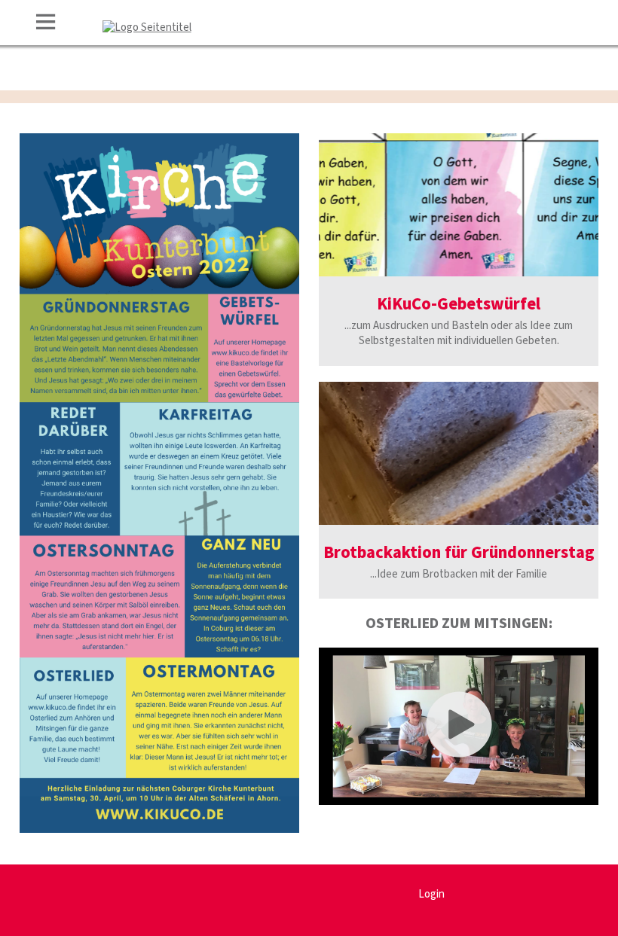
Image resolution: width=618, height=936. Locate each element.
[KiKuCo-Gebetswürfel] (459, 204)
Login (431, 894)
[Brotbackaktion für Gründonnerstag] (459, 453)
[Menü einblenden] (46, 24)
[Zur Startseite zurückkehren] (146, 27)
